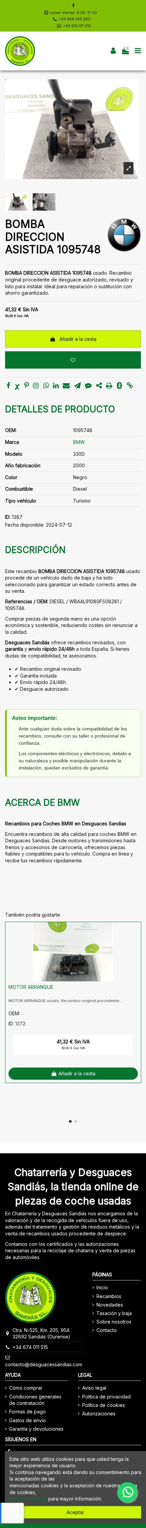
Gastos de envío (27, 1420)
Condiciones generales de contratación (35, 1400)
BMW (79, 442)
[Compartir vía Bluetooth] (119, 386)
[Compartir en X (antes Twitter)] (17, 386)
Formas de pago (27, 1411)
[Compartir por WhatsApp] (46, 386)
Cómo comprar (25, 1388)
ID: (8, 517)
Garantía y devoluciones (36, 1429)
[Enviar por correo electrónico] (66, 386)
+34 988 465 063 (74, 19)
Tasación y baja (114, 1313)
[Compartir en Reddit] (99, 386)
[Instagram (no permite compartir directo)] (36, 386)
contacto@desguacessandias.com (43, 1364)
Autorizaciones (98, 1413)
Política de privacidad (106, 1396)
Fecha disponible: (24, 525)
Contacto (106, 1330)
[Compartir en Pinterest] (26, 386)
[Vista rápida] (136, 944)
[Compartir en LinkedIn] (56, 386)
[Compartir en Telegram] (77, 386)
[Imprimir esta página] (109, 386)
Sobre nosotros (113, 1322)
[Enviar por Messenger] (88, 386)
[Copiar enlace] (130, 386)
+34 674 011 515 (77, 26)
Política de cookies (103, 1405)
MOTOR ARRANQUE (30, 987)
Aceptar (75, 1512)
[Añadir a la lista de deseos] (73, 360)
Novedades (109, 1305)
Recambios (108, 1296)
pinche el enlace (28, 1499)
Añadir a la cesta (77, 339)
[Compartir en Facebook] (8, 386)
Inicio (102, 1287)
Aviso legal (94, 1388)
